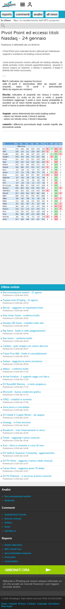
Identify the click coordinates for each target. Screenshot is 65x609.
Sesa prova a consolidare (16, 407)
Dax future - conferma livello (17, 338)
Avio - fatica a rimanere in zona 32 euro (23, 445)
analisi (38, 14)
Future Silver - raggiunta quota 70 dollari (23, 468)
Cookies (31, 604)
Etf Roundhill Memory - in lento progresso (24, 384)
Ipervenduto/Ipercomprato (18, 553)
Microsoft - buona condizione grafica (22, 392)
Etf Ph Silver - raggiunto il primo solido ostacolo (28, 460)
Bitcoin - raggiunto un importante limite (23, 307)
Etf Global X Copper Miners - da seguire (23, 415)
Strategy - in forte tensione (17, 422)
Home (4, 604)
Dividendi (9, 500)
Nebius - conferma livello (16, 369)
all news (52, 14)
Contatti (13, 604)
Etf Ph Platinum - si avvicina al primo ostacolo (27, 476)
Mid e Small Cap (13, 549)
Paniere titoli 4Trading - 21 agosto (20, 300)
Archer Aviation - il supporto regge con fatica (26, 376)
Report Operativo (13, 545)
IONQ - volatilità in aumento (17, 399)
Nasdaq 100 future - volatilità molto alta (23, 323)
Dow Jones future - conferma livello (21, 315)
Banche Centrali (13, 518)
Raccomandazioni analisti (18, 496)
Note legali (6, 606)
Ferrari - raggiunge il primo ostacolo (21, 437)
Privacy (22, 604)
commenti (23, 14)
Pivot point (10, 557)
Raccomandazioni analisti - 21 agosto (22, 292)
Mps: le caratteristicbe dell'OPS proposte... (37, 20)
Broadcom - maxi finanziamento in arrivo (24, 430)
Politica (8, 522)
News (7, 527)
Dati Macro (10, 531)
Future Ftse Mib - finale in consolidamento (25, 353)
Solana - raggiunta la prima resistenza (22, 361)
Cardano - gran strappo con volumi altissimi (25, 346)
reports (7, 14)
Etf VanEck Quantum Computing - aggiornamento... (30, 453)
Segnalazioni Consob (15, 514)
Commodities (11, 561)
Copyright (42, 604)
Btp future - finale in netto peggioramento (24, 330)
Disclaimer (54, 604)
